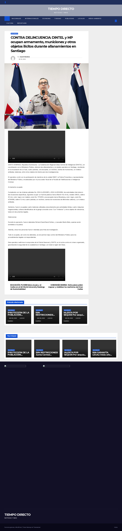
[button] (112, 21)
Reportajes (22, 23)
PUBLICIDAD (69, 18)
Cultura (9, 23)
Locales (81, 18)
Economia (46, 18)
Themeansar (36, 527)
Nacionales (16, 18)
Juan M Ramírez (25, 57)
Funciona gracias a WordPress (13, 527)
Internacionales (32, 18)
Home (116, 527)
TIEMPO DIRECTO (61, 9)
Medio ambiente (95, 18)
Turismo (57, 18)
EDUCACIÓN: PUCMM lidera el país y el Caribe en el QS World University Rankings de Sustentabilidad (27, 287)
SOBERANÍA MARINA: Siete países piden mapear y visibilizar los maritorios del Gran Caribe (65, 287)
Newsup (29, 527)
